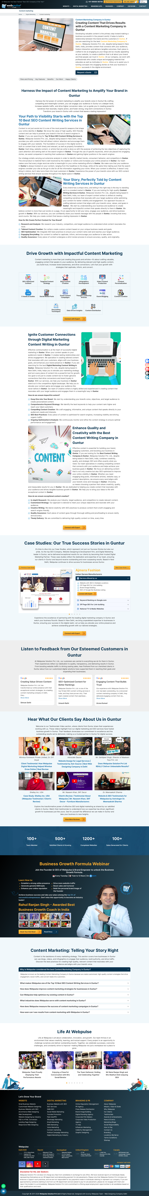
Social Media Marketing (55, 1112)
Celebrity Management (84, 1130)
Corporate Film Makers (84, 1117)
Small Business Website (27, 1104)
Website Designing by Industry (30, 1117)
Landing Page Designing (27, 1122)
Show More (25, 698)
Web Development (25, 1114)
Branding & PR (96, 6)
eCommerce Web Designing (29, 1112)
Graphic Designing (82, 1132)
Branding (107, 1132)
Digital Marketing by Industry (57, 1135)
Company (120, 6)
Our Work (131, 6)
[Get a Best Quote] (3, 1191)
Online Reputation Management (87, 1104)
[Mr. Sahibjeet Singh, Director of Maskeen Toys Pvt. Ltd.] (112, 746)
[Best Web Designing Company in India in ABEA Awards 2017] (23, 916)
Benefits (50, 79)
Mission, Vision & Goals (112, 1107)
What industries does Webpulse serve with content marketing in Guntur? (53, 1000)
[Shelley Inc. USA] (36, 781)
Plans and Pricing (26, 79)
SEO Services (52, 1107)
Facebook (22, 1166)
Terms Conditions (110, 1138)
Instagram (30, 1166)
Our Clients (108, 1112)
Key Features (40, 79)
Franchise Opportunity (113, 1)
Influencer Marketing (83, 1127)
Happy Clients (71, 79)
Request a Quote (84, 72)
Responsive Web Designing (28, 1125)
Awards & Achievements (113, 1117)
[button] (103, 578)
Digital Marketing (80, 6)
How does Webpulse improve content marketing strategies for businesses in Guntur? (58, 989)
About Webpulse (110, 1104)
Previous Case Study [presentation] (28, 567)
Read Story (48, 932)
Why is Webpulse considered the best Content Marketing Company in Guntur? (55, 969)
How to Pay (108, 1127)
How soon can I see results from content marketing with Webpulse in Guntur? (55, 1012)
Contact (142, 6)
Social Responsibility (111, 1125)
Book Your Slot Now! (28, 932)
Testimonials (108, 1114)
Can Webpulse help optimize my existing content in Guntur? (47, 995)
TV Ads (78, 1125)
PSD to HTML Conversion (28, 1119)
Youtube (37, 1166)
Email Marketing (53, 1122)
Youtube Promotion (54, 1114)
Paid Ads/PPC (52, 1117)
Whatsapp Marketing (54, 1119)
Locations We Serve (111, 1135)
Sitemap (107, 1140)
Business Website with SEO (28, 1109)
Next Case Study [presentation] (121, 567)
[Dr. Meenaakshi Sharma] (112, 781)
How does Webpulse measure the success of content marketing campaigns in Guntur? (59, 1006)
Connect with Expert (72, 319)
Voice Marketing (53, 1127)
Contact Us (108, 1130)
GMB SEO (50, 1109)
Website (66, 6)
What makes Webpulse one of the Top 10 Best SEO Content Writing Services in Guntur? (59, 983)
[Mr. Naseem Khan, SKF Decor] (74, 781)
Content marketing (54, 1130)
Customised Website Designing (30, 1107)
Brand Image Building (83, 1112)
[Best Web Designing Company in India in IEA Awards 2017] (34, 916)
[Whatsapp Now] (3, 1186)
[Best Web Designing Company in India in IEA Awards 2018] (44, 916)
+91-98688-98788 (95, 2)
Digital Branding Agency (84, 1114)
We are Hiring (129, 2)
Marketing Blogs (110, 1122)
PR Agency (79, 1107)
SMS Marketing (52, 1125)
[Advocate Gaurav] (74, 746)
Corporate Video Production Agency (86, 1121)
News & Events (109, 1119)
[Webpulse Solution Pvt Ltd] (11, 6)
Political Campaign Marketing (57, 1132)
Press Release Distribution (85, 1109)
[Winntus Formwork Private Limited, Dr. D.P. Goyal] (36, 746)
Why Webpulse (109, 1109)
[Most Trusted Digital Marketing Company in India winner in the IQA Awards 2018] (65, 916)
